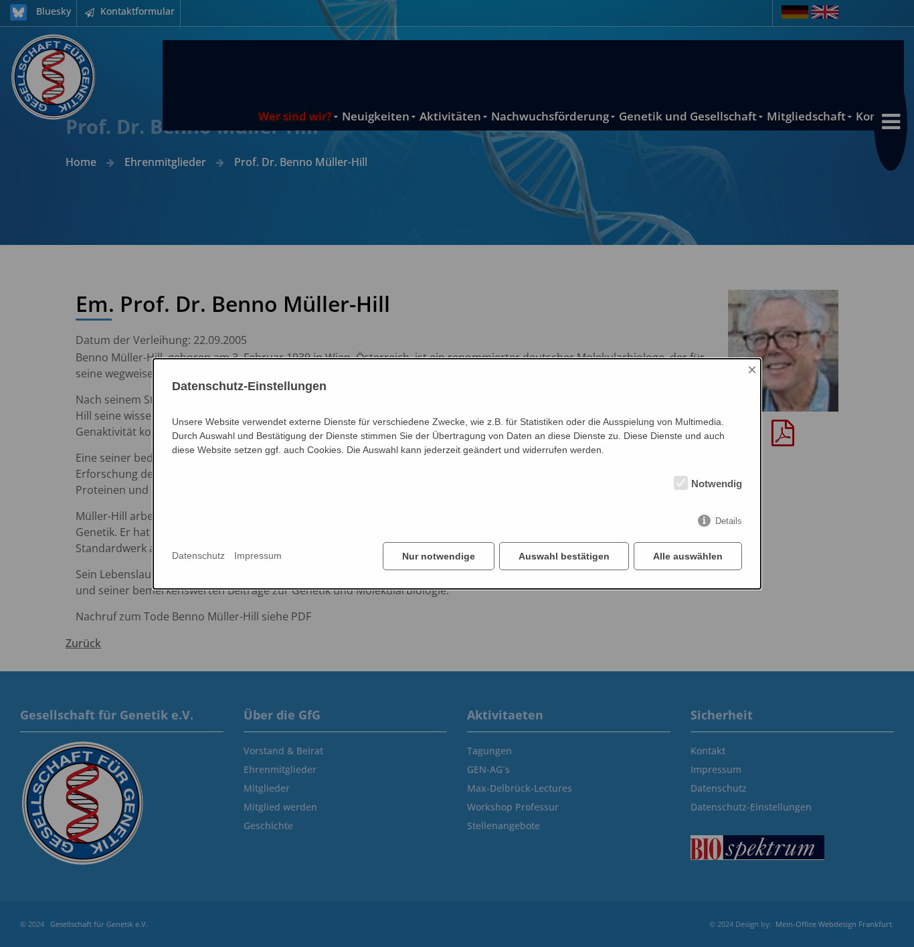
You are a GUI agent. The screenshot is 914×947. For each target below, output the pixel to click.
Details (728, 521)
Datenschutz (198, 555)
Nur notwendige (438, 556)
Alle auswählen (688, 556)
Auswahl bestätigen (564, 556)
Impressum (258, 555)
